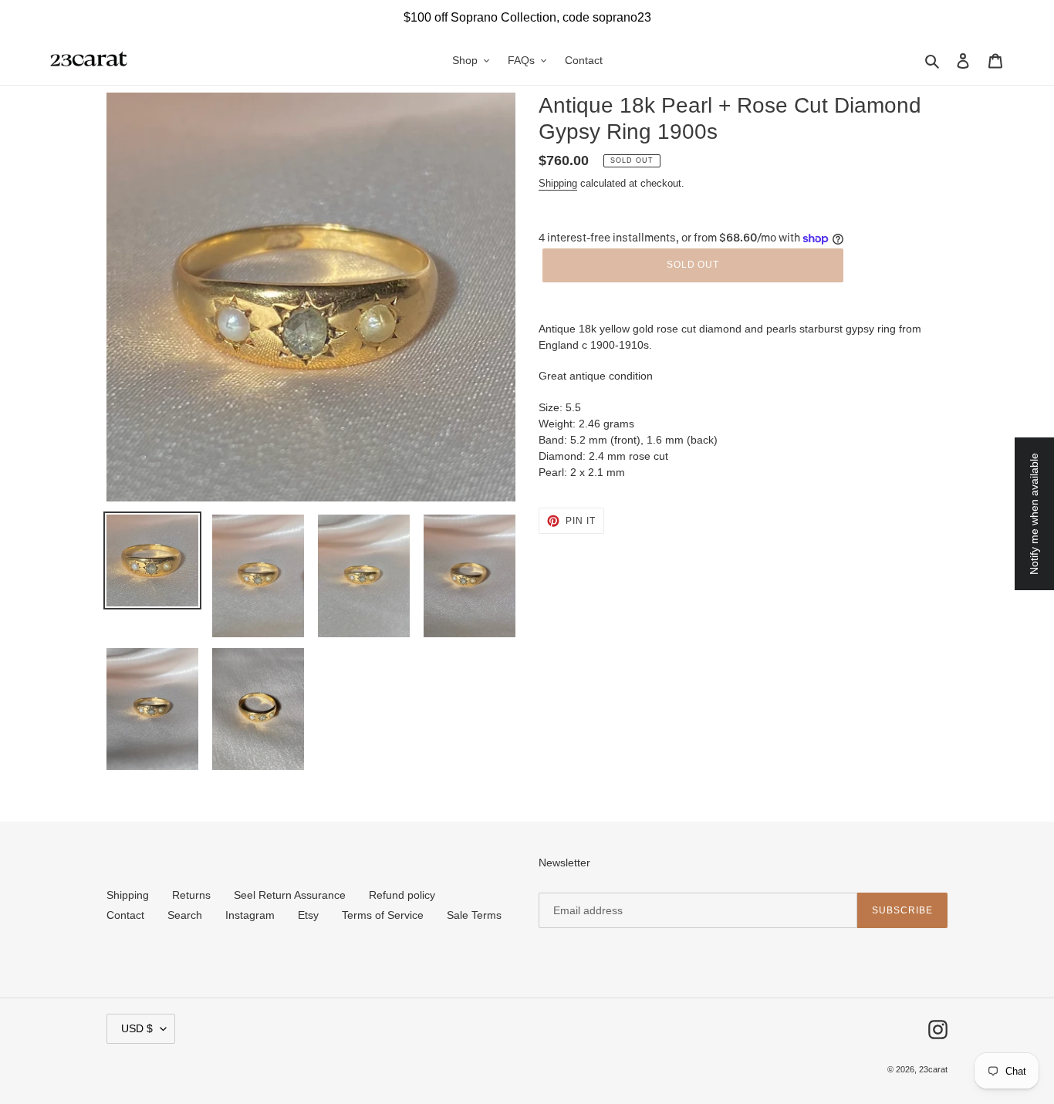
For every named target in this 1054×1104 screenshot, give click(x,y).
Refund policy (402, 895)
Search (184, 915)
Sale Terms (474, 915)
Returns (191, 895)
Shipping (558, 183)
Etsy (308, 915)
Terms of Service (383, 915)
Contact (125, 915)
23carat (933, 1069)
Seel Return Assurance (290, 895)
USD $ (137, 1028)
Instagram (250, 915)
